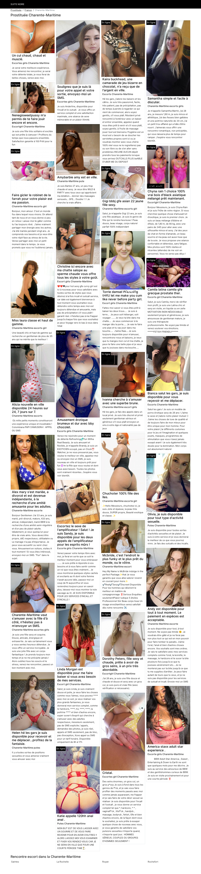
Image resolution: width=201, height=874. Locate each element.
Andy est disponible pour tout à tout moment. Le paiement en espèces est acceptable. (166, 614)
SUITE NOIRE (17, 4)
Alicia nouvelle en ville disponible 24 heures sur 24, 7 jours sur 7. (30, 408)
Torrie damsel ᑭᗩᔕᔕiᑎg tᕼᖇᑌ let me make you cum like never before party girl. (122, 295)
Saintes (15, 861)
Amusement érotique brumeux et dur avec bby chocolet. (75, 423)
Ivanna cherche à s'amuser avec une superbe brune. (122, 401)
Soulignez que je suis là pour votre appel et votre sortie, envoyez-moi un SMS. (75, 92)
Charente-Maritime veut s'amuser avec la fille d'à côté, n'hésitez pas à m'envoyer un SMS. (30, 620)
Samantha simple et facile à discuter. (168, 100)
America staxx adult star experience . (165, 748)
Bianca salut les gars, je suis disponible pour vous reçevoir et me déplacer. (168, 396)
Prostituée (16, 10)
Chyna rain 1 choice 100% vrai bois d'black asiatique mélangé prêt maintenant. (167, 194)
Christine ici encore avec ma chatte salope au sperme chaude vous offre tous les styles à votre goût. (77, 272)
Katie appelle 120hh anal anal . (75, 817)
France (28, 10)
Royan (105, 861)
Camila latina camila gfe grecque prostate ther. (165, 291)
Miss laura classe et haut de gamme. (32, 322)
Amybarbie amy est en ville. (77, 177)
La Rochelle (63, 861)
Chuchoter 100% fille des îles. (120, 495)
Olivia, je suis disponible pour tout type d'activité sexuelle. (165, 517)
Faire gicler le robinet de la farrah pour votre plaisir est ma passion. (32, 198)
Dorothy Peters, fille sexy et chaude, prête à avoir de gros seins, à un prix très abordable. (122, 664)
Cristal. (107, 773)
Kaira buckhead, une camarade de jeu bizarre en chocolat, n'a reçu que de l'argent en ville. (122, 84)
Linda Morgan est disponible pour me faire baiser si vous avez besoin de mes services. (76, 674)
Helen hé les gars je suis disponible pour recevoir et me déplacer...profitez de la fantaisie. (32, 738)
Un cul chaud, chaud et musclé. (29, 57)
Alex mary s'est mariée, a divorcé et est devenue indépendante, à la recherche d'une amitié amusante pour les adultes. (31, 499)
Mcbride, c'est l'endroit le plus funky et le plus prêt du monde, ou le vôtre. (122, 558)
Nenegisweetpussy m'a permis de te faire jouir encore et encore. (29, 118)
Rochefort (153, 861)
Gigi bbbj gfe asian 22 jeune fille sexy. (122, 203)
